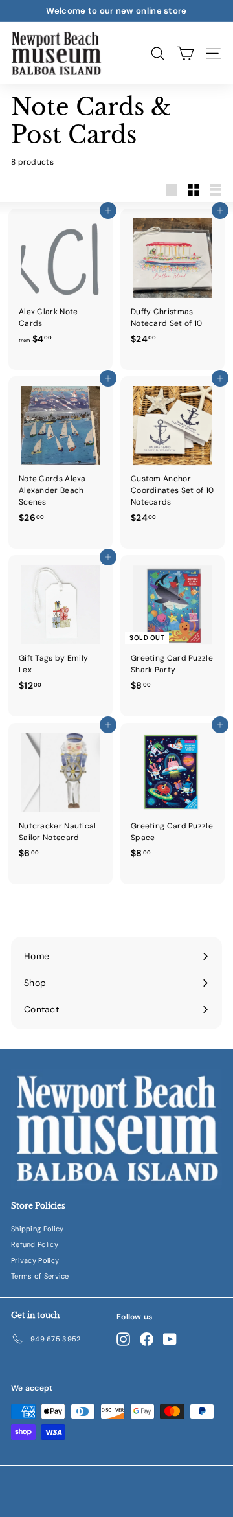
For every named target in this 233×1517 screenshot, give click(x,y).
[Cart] (185, 53)
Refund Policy (34, 1244)
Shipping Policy (37, 1228)
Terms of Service (40, 1276)
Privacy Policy (35, 1260)
